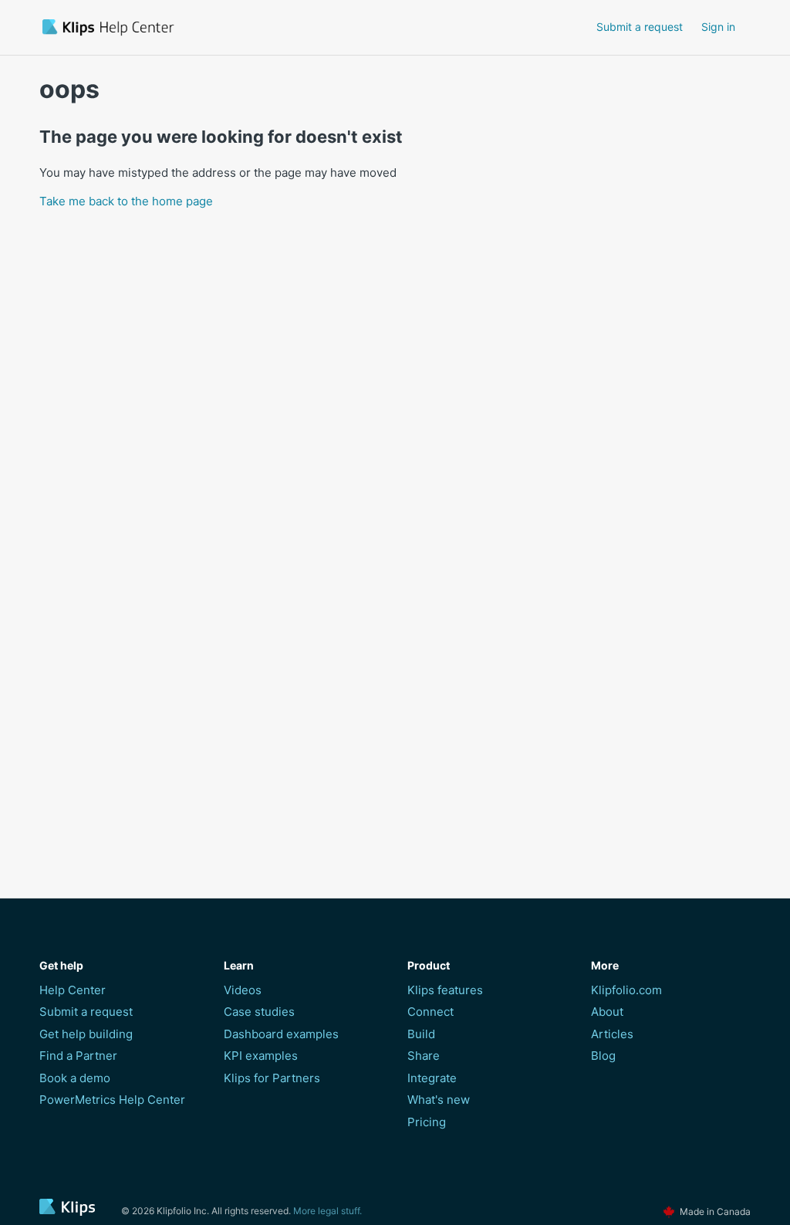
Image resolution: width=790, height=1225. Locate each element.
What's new (438, 1099)
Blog (603, 1055)
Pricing (426, 1122)
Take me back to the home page (126, 201)
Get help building (86, 1034)
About (607, 1011)
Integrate (432, 1078)
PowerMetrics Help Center (112, 1099)
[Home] (196, 27)
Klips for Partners (272, 1078)
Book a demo (74, 1078)
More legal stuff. (327, 1211)
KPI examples (261, 1055)
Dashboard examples (281, 1034)
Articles (612, 1034)
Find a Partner (78, 1055)
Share (423, 1055)
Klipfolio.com (626, 990)
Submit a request (639, 26)
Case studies (259, 1011)
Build (421, 1034)
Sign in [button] (718, 26)
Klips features (445, 990)
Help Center (72, 990)
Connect (430, 1011)
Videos (243, 990)
